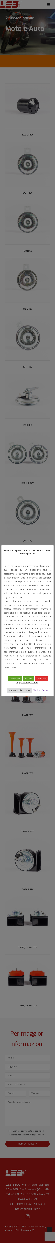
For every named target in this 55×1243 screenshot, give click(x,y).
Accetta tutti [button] (14, 678)
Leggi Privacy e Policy (27, 682)
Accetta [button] (28, 678)
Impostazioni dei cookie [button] (20, 690)
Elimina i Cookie (41, 690)
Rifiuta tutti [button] (41, 678)
